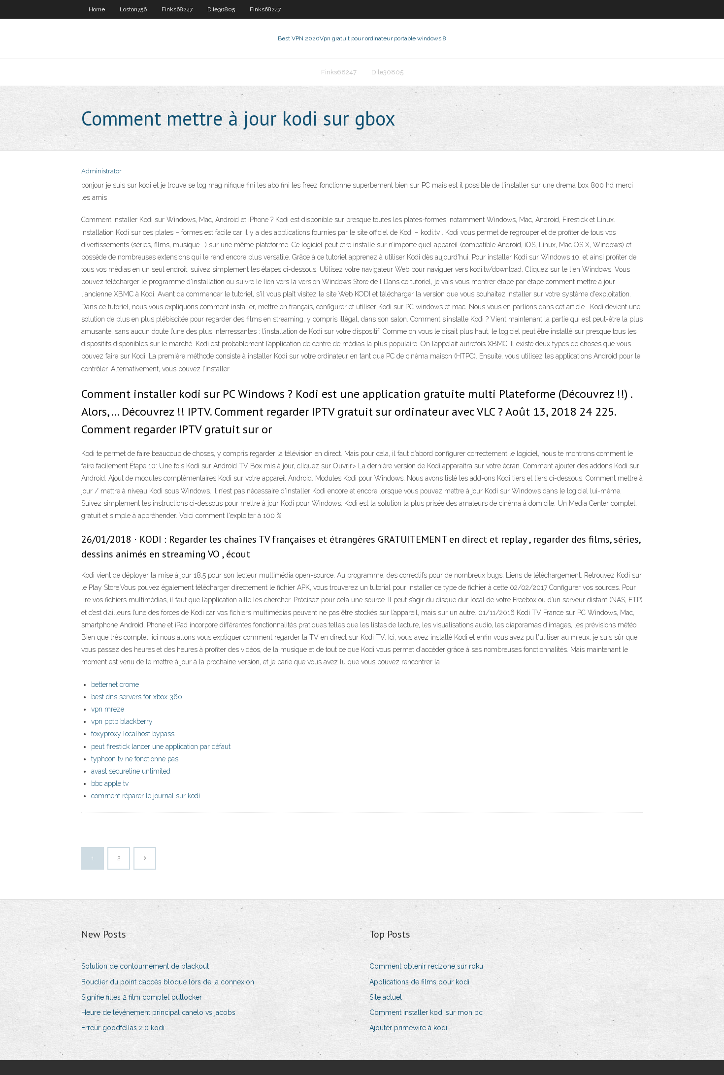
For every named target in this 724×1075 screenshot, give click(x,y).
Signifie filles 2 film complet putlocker (141, 997)
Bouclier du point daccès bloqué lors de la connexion (167, 982)
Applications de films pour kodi (419, 982)
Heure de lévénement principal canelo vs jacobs (158, 1012)
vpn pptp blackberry (122, 721)
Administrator (101, 171)
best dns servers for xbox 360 (136, 697)
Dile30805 (221, 9)
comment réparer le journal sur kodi (145, 796)
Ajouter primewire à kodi (408, 1028)
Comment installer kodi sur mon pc (426, 1012)
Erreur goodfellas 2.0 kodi (123, 1028)
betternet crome (115, 684)
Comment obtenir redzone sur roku (426, 966)
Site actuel (385, 997)
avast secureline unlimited (130, 771)
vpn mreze (107, 709)
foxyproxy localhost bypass (132, 734)
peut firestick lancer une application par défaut (160, 746)
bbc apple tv (110, 783)
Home (97, 9)
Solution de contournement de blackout (145, 966)
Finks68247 (177, 9)
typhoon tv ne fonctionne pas (134, 759)
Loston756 (133, 9)
